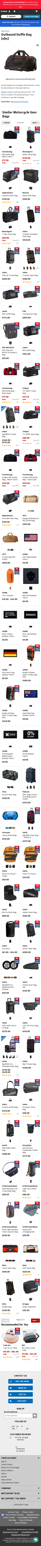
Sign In (4, 1461)
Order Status (6, 1464)
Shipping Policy (33, 1515)
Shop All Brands (25, 1520)
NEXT (35, 1320)
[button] (20, 1401)
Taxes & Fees (8, 1517)
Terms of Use (13, 1512)
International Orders (10, 1482)
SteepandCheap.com (20, 1535)
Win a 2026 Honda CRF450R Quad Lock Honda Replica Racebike (20, 4)
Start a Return (7, 1470)
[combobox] (35, 123)
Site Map (12, 1520)
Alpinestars (5, 31)
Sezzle (4, 1476)
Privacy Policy (28, 1512)
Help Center (6, 1479)
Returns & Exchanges (10, 1467)
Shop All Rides (20, 1523)
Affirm (4, 1473)
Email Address (10, 1412)
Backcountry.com (10, 1532)
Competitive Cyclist (29, 1532)
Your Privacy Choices (15, 1515)
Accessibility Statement (27, 1517)
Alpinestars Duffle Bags (19, 102)
